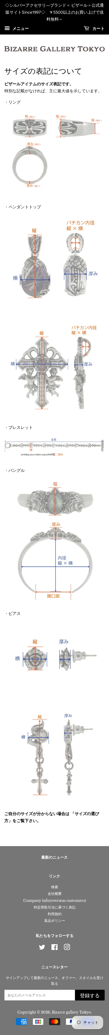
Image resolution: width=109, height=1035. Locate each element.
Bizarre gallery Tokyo (71, 1012)
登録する (90, 995)
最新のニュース (54, 857)
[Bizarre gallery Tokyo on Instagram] (67, 948)
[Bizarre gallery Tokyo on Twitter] (42, 948)
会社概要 (55, 893)
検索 (54, 887)
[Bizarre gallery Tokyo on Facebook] (54, 948)
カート (98, 28)
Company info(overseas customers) (54, 900)
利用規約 (55, 914)
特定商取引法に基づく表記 (55, 907)
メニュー (20, 28)
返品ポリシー (54, 920)
